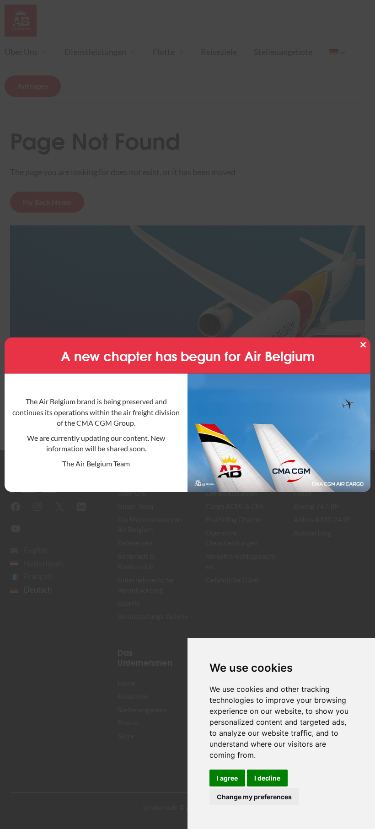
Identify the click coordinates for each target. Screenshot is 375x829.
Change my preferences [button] (254, 797)
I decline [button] (267, 778)
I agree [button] (227, 778)
